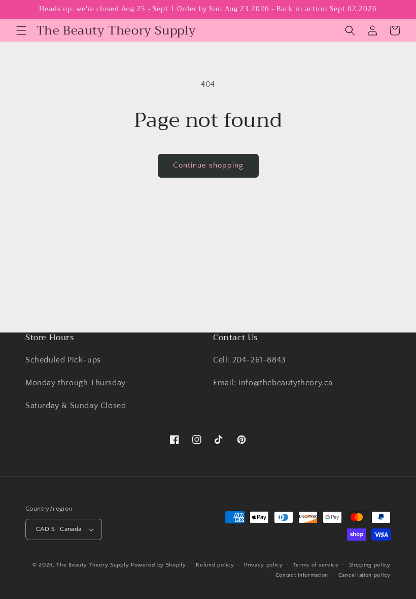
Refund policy (215, 565)
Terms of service (316, 565)
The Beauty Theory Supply (92, 565)
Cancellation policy (364, 575)
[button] (21, 30)
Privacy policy (263, 565)
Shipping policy (370, 565)
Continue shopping (208, 165)
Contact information (301, 575)
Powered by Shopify (158, 565)
